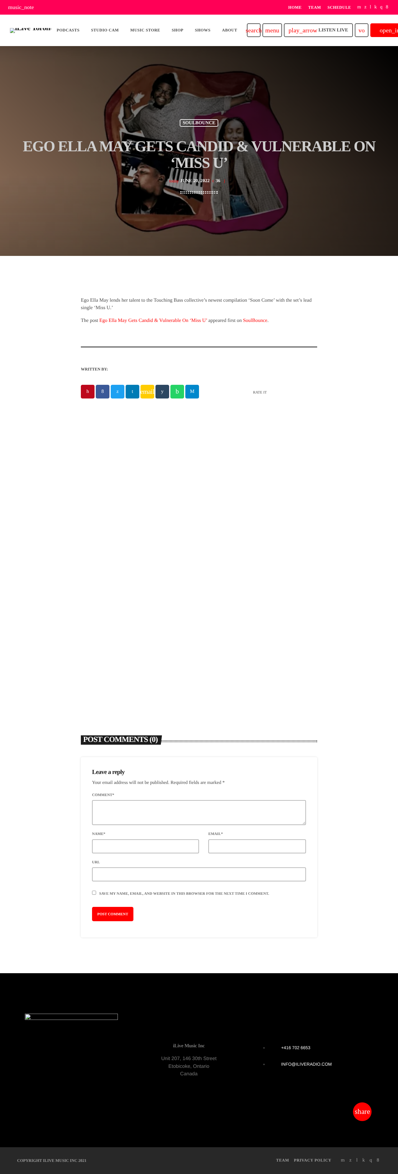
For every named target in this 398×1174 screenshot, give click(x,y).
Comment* (103, 795)
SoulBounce (255, 320)
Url (96, 862)
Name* (98, 834)
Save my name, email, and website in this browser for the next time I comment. (184, 893)
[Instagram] (381, 7)
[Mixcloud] (375, 7)
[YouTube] (359, 7)
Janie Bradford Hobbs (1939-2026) (129, 601)
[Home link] (30, 30)
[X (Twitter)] (365, 7)
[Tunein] (370, 7)
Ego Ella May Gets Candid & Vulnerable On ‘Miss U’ (153, 320)
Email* (215, 834)
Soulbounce (199, 122)
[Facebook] (387, 7)
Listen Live (318, 30)
